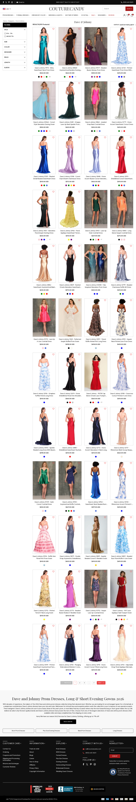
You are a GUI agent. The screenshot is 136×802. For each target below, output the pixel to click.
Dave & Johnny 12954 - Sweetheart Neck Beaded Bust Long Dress (95, 503)
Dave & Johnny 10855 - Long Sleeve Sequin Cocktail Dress (121, 232)
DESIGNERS (102, 15)
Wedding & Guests (55, 15)
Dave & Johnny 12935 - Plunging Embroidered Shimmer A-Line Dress (70, 666)
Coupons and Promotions (11, 755)
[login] (124, 16)
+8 (49, 77)
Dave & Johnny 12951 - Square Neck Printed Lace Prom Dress (121, 340)
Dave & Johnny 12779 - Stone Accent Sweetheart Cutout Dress (121, 123)
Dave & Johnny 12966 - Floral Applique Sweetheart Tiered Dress (70, 232)
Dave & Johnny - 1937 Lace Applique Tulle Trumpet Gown (122, 612)
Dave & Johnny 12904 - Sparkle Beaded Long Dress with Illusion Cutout (44, 449)
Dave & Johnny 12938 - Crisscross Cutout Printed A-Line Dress (121, 395)
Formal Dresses (22, 15)
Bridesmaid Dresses (62, 768)
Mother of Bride (71, 15)
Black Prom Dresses (84, 731)
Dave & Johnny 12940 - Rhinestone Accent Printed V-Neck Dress (122, 503)
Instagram (12, 2)
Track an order (34, 749)
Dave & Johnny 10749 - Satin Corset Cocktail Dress (44, 503)
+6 (50, 131)
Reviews (111, 15)
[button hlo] (39, 77)
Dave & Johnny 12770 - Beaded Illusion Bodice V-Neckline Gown (70, 612)
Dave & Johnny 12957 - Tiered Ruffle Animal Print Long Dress (96, 340)
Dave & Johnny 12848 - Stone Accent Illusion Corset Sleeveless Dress (96, 178)
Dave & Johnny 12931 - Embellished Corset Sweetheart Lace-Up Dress (121, 178)
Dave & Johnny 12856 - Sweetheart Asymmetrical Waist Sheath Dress (44, 286)
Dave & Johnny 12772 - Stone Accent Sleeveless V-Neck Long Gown (96, 449)
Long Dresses (117, 731)
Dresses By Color (38, 15)
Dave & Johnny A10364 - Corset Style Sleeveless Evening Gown (44, 123)
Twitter (6, 2)
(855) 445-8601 (128, 2)
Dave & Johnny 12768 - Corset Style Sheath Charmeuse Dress (69, 178)
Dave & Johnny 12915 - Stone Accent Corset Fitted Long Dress (95, 666)
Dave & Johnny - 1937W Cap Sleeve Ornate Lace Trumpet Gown (96, 395)
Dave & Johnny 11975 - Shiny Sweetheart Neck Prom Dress (44, 69)
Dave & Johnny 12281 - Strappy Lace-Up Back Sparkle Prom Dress (70, 123)
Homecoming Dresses (63, 765)
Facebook (3, 2)
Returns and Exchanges (11, 764)
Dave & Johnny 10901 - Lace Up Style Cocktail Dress (95, 232)
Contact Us (7, 749)
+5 (75, 77)
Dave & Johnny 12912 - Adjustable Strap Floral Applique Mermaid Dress (121, 666)
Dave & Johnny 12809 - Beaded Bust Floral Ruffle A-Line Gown (121, 557)
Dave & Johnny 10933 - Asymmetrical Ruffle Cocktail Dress (70, 503)
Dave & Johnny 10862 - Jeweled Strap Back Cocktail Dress (95, 123)
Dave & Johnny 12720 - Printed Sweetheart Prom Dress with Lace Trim (121, 69)
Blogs (31, 755)
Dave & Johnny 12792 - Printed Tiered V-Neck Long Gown (44, 612)
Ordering (6, 752)
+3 (101, 402)
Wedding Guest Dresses (64, 771)
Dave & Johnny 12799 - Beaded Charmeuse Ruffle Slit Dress (121, 286)
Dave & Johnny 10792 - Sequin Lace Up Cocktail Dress (96, 612)
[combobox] (118, 9)
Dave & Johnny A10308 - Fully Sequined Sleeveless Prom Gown (96, 286)
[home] (66, 9)
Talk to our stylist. (72, 2)
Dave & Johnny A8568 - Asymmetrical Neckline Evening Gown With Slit (70, 69)
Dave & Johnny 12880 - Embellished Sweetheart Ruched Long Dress (70, 449)
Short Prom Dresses (18, 731)
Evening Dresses (61, 762)
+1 (49, 239)
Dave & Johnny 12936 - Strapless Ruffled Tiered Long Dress (44, 395)
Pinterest (9, 2)
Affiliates (32, 765)
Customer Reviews (9, 767)
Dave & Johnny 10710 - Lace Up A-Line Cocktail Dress (44, 340)
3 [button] (84, 683)
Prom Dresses (8, 15)
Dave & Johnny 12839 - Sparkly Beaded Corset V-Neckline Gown (96, 557)
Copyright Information (37, 771)
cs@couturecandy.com (93, 749)
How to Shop (33, 762)
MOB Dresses (60, 752)
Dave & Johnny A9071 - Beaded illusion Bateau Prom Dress (95, 69)
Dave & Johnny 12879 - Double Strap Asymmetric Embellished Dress (70, 557)
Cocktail (84, 15)
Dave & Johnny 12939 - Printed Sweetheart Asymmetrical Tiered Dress (44, 666)
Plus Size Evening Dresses (51, 731)
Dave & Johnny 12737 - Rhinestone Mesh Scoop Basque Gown (122, 449)
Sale (93, 15)
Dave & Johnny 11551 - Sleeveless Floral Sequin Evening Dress (44, 232)
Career (31, 758)
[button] (66, 682)
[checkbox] (15, 33)
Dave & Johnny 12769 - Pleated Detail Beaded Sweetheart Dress (44, 178)
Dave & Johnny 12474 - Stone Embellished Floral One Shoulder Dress (70, 395)
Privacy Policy (34, 768)
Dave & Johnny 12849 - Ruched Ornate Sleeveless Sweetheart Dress (70, 286)
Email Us (21, 2)
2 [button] (79, 683)
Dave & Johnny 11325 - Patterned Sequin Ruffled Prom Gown (70, 340)
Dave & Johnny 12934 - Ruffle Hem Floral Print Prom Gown (44, 557)
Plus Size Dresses (62, 758)
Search (129, 9)
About (31, 752)
